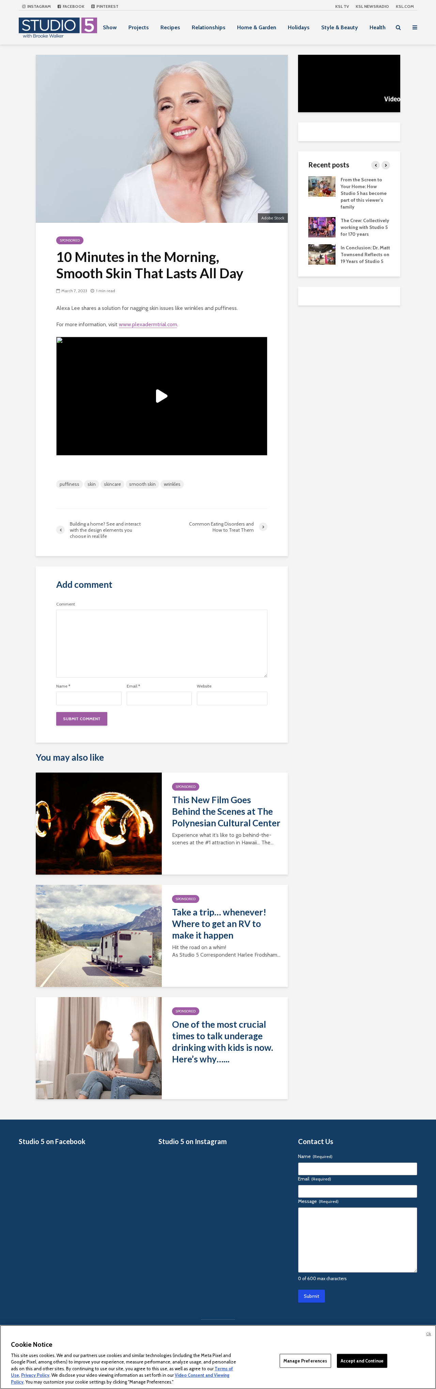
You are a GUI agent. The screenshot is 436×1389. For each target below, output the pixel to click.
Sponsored (70, 240)
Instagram (38, 6)
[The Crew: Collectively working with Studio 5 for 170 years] (322, 227)
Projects (138, 27)
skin (92, 484)
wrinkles (172, 484)
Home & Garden (256, 27)
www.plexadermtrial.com (148, 324)
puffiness (69, 484)
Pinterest (107, 6)
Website (204, 686)
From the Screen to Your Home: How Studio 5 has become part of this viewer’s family (364, 193)
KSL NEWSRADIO (372, 6)
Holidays (299, 27)
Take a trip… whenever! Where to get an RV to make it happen (219, 924)
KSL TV (342, 6)
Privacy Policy (35, 1375)
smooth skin (142, 484)
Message (318, 1201)
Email (133, 686)
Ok (428, 1334)
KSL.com (405, 6)
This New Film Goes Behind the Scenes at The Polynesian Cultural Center (226, 811)
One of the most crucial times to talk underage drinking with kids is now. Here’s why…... (222, 1041)
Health (378, 27)
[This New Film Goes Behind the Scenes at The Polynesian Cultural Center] (99, 823)
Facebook (73, 6)
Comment (65, 604)
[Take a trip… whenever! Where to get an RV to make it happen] (99, 935)
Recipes (170, 27)
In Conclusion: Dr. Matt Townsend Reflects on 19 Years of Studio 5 (365, 254)
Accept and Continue (362, 1360)
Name (63, 686)
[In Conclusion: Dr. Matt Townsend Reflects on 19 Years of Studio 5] (322, 254)
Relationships (208, 27)
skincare (112, 484)
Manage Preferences (305, 1360)
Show (110, 27)
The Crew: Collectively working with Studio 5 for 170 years (365, 227)
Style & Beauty (339, 27)
